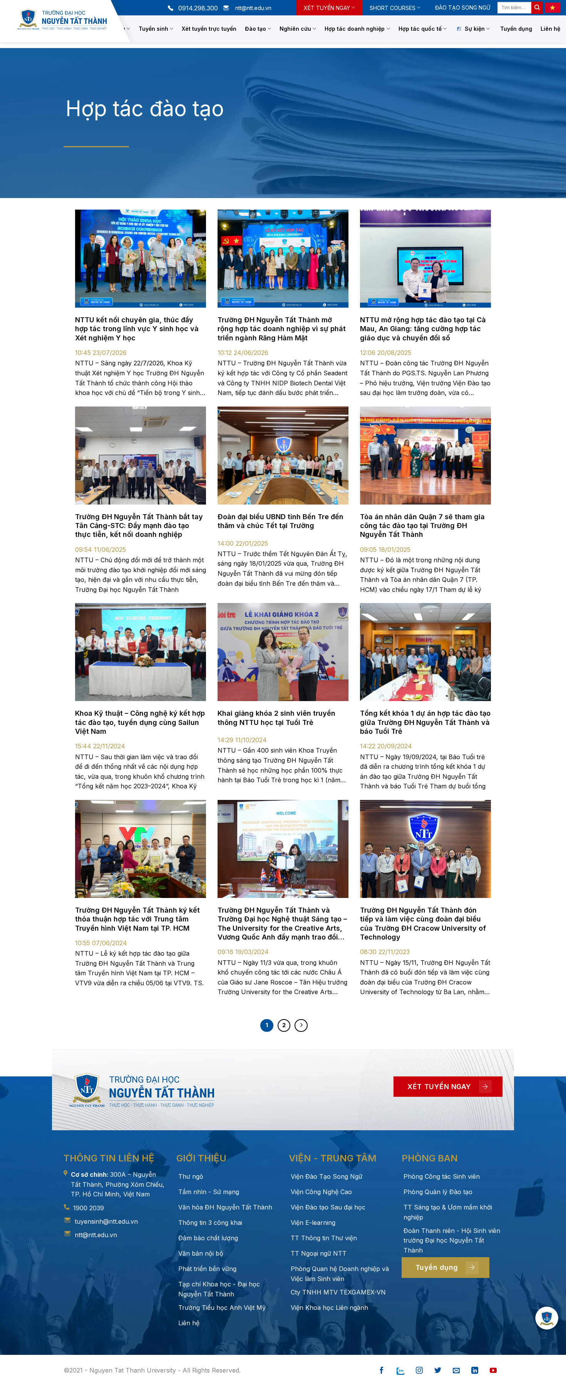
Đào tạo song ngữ (462, 7)
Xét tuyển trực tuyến (209, 28)
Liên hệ (550, 28)
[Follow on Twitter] (437, 1371)
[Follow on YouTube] (493, 1371)
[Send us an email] (456, 1371)
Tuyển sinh (153, 28)
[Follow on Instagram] (419, 1371)
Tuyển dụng (516, 28)
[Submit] (537, 8)
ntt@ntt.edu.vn (96, 1235)
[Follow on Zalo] (400, 1371)
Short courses (392, 8)
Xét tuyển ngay (327, 8)
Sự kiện (475, 28)
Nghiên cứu (295, 28)
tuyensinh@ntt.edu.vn (106, 1221)
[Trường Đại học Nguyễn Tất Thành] (62, 19)
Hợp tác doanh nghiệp (355, 28)
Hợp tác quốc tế (420, 28)
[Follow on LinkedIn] (474, 1371)
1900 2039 (88, 1208)
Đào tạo (255, 28)
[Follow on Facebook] (381, 1371)
